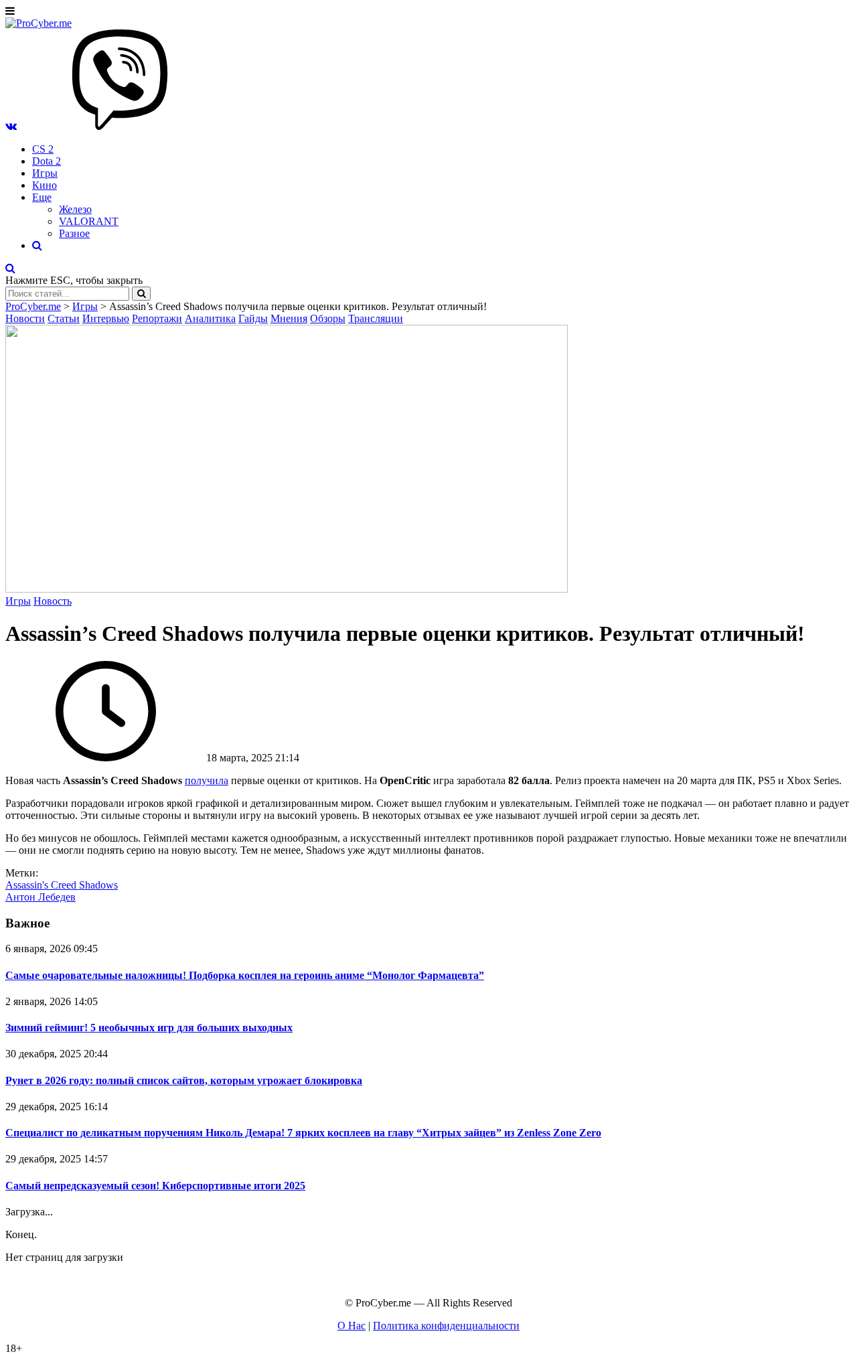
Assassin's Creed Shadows (61, 885)
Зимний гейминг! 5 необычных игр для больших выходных (149, 1027)
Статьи (64, 318)
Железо (75, 209)
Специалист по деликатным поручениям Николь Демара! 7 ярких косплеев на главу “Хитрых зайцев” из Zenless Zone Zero (303, 1132)
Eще (42, 197)
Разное (74, 233)
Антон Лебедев (40, 897)
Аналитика (210, 318)
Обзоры (327, 318)
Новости (25, 318)
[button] (11, 126)
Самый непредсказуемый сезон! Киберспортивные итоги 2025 (155, 1185)
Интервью (105, 318)
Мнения (288, 318)
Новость (52, 601)
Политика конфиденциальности (446, 1325)
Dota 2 (46, 161)
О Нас (351, 1325)
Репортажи (157, 318)
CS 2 (43, 149)
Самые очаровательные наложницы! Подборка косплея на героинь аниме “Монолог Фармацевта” (244, 975)
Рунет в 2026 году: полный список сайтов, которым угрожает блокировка (183, 1080)
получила (206, 780)
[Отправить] (141, 294)
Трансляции (375, 318)
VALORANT (89, 221)
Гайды (253, 318)
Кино (44, 185)
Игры (45, 173)
